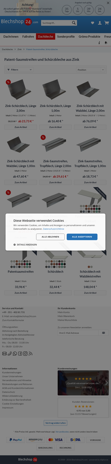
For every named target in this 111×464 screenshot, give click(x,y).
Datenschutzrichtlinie (53, 228)
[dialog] (55, 232)
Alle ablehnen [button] (50, 236)
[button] (25, 244)
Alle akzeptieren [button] (82, 236)
